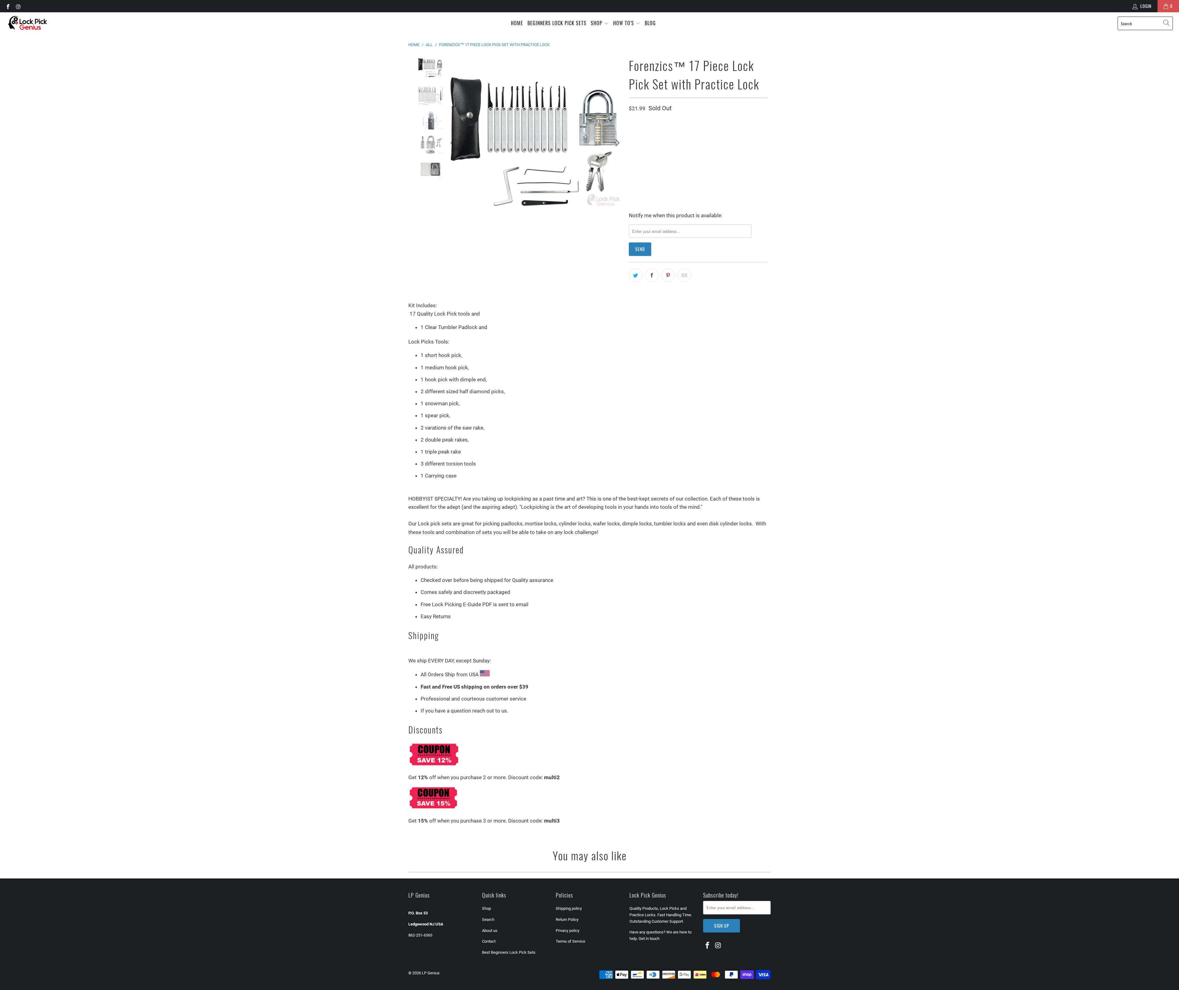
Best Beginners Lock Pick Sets (508, 952)
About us (489, 930)
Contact (489, 941)
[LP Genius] (27, 23)
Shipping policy (569, 908)
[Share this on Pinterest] (668, 275)
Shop (597, 23)
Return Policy (567, 919)
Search (488, 919)
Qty (632, 124)
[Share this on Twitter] (635, 275)
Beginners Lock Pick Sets (556, 23)
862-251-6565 (420, 935)
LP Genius (431, 973)
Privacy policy (567, 930)
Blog (650, 23)
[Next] (617, 142)
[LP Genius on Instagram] (18, 6)
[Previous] (453, 142)
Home (517, 23)
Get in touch (649, 938)
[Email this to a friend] (684, 275)
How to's (624, 23)
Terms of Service (570, 941)
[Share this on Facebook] (652, 275)
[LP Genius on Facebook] (8, 6)
